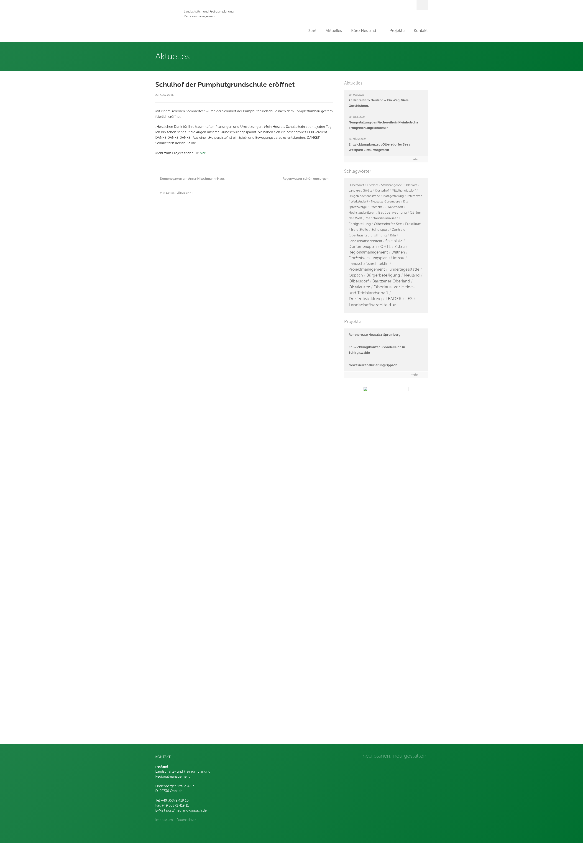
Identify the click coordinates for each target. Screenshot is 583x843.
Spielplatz (393, 241)
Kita (393, 235)
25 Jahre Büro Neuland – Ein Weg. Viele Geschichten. (379, 103)
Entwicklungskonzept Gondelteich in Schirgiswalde (377, 349)
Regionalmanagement (368, 252)
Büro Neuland (363, 30)
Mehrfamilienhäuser (382, 218)
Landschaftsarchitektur (372, 304)
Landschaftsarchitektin (369, 263)
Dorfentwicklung (365, 298)
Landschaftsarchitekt (365, 241)
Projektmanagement (367, 269)
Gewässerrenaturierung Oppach (373, 365)
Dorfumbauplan (363, 246)
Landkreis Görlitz (360, 190)
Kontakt (421, 30)
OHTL (385, 246)
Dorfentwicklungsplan (368, 258)
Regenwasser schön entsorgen (306, 178)
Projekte (397, 30)
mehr (414, 159)
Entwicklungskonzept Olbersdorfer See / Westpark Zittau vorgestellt (379, 147)
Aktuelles (334, 30)
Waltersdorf (395, 207)
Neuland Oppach (167, 21)
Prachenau (377, 207)
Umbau (397, 258)
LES (408, 298)
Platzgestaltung (393, 196)
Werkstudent (359, 201)
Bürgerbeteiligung (383, 275)
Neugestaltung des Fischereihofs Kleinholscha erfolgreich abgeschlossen (383, 125)
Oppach (356, 275)
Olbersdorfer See (388, 224)
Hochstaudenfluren (362, 212)
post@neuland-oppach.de (186, 810)
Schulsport (380, 229)
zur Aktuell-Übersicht (176, 193)
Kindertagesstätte (404, 269)
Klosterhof (382, 190)
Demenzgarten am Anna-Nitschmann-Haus (192, 178)
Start (312, 30)
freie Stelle (359, 229)
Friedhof (372, 185)
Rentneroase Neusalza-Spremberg (374, 334)
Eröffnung (379, 235)
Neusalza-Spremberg (385, 201)
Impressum (164, 820)
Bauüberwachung (392, 212)
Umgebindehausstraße (364, 196)
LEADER (393, 298)
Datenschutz (186, 820)
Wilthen (398, 252)
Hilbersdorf (356, 185)
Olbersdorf (359, 281)
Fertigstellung (360, 224)
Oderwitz (410, 185)
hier (202, 153)
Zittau (399, 246)
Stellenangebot (391, 185)
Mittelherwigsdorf (404, 190)
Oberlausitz (359, 287)
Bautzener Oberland (391, 281)
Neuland (412, 275)
